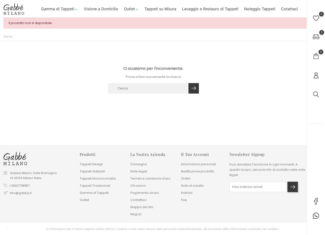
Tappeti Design (91, 164)
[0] (316, 18)
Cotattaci (289, 8)
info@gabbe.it (21, 193)
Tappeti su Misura (160, 8)
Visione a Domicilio (101, 8)
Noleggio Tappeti (259, 8)
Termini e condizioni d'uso (150, 178)
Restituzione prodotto (197, 171)
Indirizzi (186, 192)
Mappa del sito (141, 207)
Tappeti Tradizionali (95, 185)
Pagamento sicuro (144, 192)
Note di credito (192, 185)
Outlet (131, 8)
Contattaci (138, 200)
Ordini (185, 178)
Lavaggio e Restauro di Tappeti (210, 8)
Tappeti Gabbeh (92, 171)
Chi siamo (138, 185)
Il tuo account (195, 154)
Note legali (138, 171)
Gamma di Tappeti (59, 8)
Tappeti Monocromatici (98, 178)
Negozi (135, 214)
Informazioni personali (198, 164)
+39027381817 (19, 185)
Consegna (138, 164)
